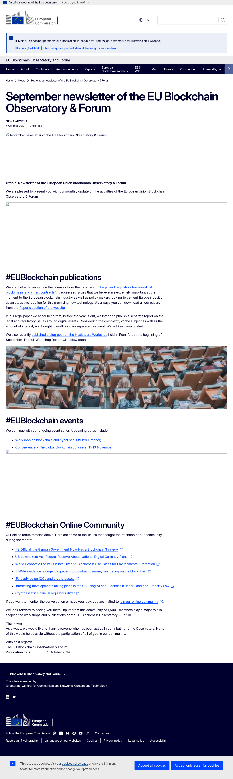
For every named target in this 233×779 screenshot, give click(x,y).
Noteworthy (209, 69)
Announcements (67, 69)
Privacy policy (113, 740)
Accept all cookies (152, 765)
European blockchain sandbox (115, 69)
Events (168, 69)
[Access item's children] (144, 69)
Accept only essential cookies (197, 765)
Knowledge (187, 69)
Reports (90, 69)
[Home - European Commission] (35, 18)
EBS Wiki (138, 69)
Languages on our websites (63, 740)
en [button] (147, 20)
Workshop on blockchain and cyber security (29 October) (58, 440)
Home (10, 69)
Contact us (102, 733)
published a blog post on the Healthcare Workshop (69, 335)
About (25, 69)
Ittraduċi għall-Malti (27, 48)
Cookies (92, 740)
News (21, 80)
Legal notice (136, 740)
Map (154, 69)
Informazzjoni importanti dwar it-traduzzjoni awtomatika (79, 48)
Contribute (42, 69)
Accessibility (158, 740)
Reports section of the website (42, 308)
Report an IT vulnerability (22, 740)
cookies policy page (75, 763)
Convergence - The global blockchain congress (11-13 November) (64, 447)
